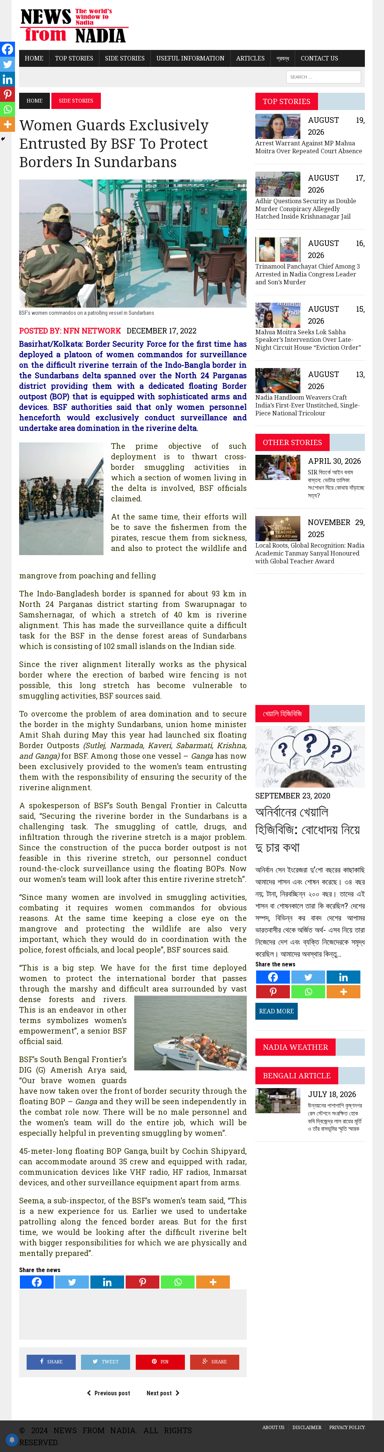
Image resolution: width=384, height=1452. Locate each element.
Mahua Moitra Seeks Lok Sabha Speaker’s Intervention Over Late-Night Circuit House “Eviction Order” (308, 340)
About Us (273, 1427)
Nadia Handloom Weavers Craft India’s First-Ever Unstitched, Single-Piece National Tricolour (307, 405)
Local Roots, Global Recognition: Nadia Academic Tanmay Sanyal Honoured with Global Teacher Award (309, 553)
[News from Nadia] (74, 25)
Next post (159, 1393)
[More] (213, 1282)
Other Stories (292, 442)
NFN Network (92, 330)
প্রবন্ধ (282, 58)
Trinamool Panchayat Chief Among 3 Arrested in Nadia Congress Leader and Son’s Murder (307, 274)
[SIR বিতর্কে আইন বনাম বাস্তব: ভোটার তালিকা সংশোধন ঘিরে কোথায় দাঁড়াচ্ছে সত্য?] (277, 474)
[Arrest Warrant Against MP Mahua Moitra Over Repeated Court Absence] (277, 134)
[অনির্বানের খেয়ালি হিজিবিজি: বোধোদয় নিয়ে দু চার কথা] (310, 782)
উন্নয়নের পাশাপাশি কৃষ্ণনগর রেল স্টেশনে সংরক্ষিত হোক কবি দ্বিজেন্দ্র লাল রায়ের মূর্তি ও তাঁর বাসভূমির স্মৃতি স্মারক (335, 1117)
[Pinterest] (142, 1282)
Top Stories (74, 58)
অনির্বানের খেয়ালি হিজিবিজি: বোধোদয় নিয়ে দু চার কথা (307, 829)
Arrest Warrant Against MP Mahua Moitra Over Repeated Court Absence (308, 147)
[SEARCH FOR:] (323, 76)
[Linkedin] (107, 1282)
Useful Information (190, 58)
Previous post (112, 1393)
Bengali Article (297, 1075)
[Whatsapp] (178, 1282)
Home (34, 58)
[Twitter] (72, 1282)
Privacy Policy (347, 1427)
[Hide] (3, 139)
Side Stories (125, 58)
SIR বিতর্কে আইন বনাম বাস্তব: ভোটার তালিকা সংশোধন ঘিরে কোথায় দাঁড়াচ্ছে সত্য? (336, 484)
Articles (250, 58)
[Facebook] (37, 1282)
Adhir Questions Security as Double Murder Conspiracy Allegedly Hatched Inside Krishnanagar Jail (305, 209)
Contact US (319, 58)
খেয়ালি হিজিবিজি (282, 713)
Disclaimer (306, 1427)
